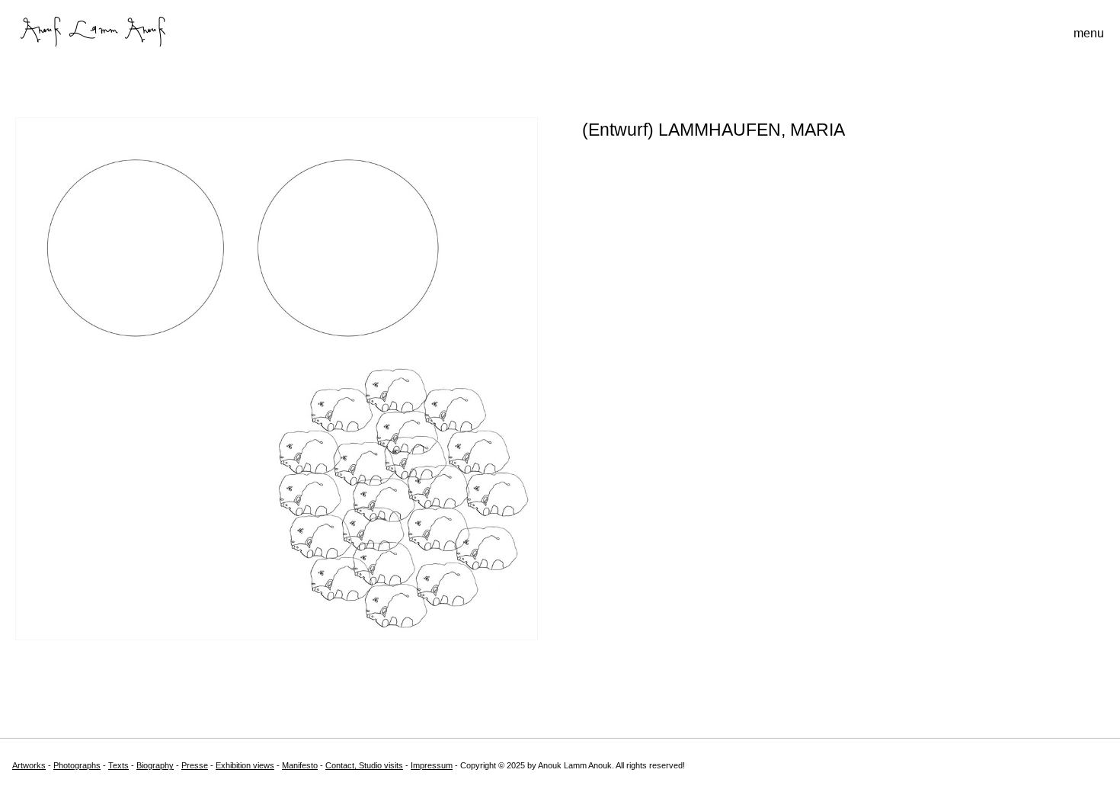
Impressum (432, 765)
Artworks (29, 765)
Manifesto (300, 765)
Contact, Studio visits (364, 765)
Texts (118, 765)
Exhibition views (245, 765)
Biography (155, 765)
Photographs (77, 765)
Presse (194, 765)
